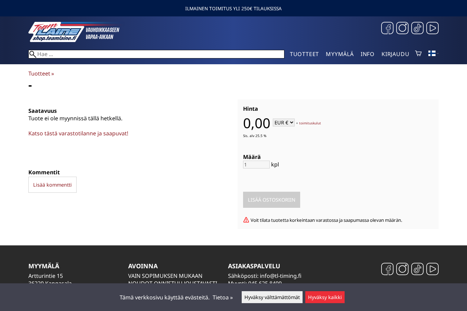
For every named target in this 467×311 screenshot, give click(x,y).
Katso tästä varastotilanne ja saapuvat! (78, 133)
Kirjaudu (395, 54)
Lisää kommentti (52, 184)
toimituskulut (310, 123)
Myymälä (340, 54)
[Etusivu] (79, 40)
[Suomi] (433, 54)
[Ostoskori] (418, 54)
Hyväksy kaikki (325, 297)
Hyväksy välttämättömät (272, 297)
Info (368, 54)
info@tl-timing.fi (281, 276)
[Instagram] (402, 29)
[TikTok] (417, 29)
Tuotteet (304, 54)
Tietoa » (223, 297)
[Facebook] (387, 29)
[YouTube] (432, 29)
